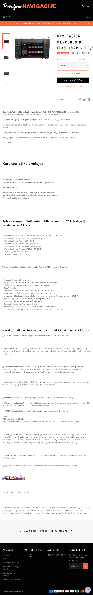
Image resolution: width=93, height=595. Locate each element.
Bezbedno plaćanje (10, 562)
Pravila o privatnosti (11, 579)
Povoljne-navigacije (15, 591)
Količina (81, 59)
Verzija (59, 59)
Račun (88, 17)
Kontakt (6, 555)
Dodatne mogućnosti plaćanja (73, 86)
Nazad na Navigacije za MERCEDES (48, 531)
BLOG (4, 559)
